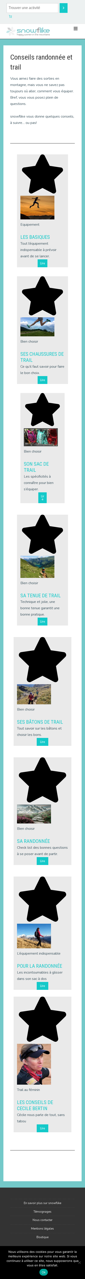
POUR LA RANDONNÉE (39, 966)
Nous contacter (43, 1220)
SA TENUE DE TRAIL (40, 595)
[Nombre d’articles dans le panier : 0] (10, 16)
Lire (42, 263)
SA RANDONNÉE (33, 841)
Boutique (42, 1237)
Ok (44, 1272)
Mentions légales (42, 1229)
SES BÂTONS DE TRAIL (40, 722)
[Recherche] (64, 8)
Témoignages (42, 1212)
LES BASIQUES (35, 237)
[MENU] (75, 28)
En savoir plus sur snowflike (42, 1203)
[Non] (79, 1262)
